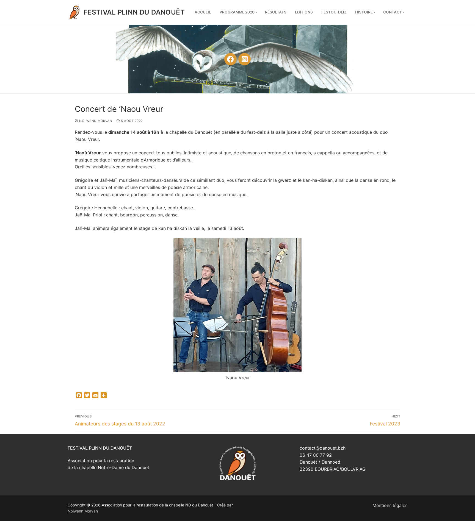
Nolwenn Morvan (95, 121)
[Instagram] (244, 59)
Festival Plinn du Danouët (134, 12)
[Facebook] (230, 59)
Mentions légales (389, 505)
